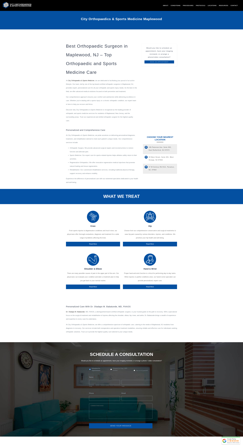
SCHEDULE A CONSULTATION (121, 354)
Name (92, 377)
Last (123, 386)
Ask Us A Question (142, 370)
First (90, 386)
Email (124, 393)
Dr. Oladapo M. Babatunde (75, 312)
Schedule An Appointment (96, 369)
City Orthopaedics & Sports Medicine (81, 80)
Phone (92, 393)
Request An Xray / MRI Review (120, 369)
